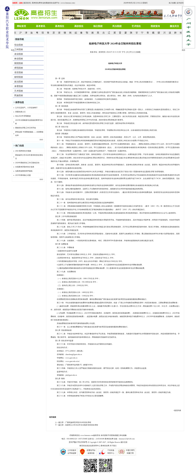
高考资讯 (40, 26)
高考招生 (59, 26)
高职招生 (79, 26)
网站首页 (21, 26)
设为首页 (180, 3)
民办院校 (117, 26)
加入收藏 (172, 3)
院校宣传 (155, 26)
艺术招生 (136, 26)
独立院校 (98, 26)
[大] (127, 52)
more (41, 139)
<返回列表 (177, 410)
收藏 (138, 52)
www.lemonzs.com (86, 435)
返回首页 (27, 3)
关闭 (183, 50)
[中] (130, 52)
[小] (134, 52)
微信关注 (174, 26)
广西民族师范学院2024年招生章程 (78, 422)
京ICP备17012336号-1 (79, 442)
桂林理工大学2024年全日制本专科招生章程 (81, 425)
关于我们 (113, 446)
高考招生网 (105, 446)
